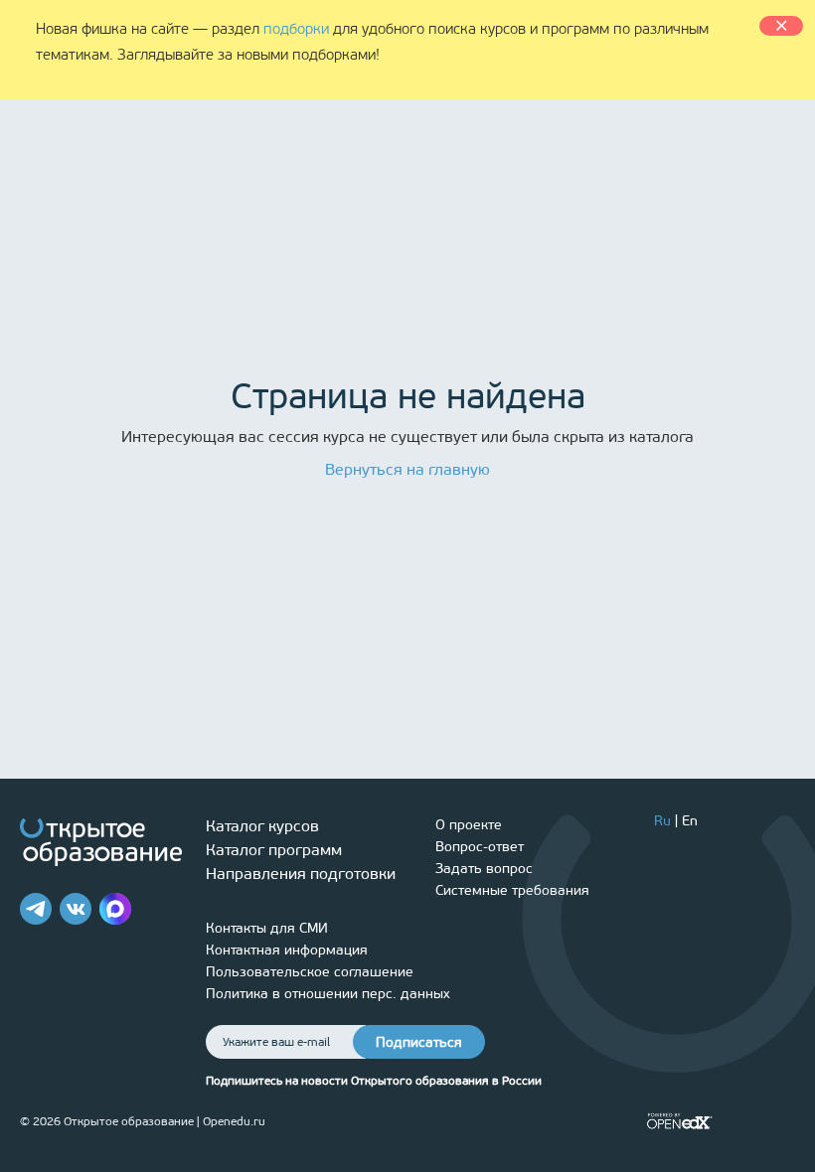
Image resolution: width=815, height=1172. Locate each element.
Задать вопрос (484, 868)
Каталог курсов (262, 825)
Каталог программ (274, 849)
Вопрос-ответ (479, 846)
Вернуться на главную (407, 469)
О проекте (468, 824)
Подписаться (419, 1042)
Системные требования (512, 890)
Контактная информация (287, 950)
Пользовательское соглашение (309, 971)
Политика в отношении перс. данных (328, 993)
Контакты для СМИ (267, 928)
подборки (296, 29)
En (690, 820)
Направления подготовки (301, 873)
